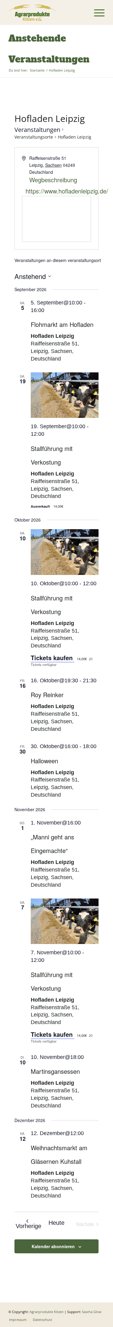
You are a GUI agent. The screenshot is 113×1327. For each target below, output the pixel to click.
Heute (56, 1222)
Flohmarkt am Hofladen (62, 324)
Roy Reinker (47, 694)
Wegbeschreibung (53, 179)
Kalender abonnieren (53, 1246)
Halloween (44, 760)
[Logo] (46, 12)
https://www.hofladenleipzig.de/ (57, 190)
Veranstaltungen (37, 130)
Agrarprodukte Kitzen (47, 1311)
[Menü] (96, 12)
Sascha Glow (92, 1311)
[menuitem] (96, 12)
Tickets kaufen (52, 657)
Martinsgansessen (55, 1071)
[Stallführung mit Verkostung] (65, 395)
